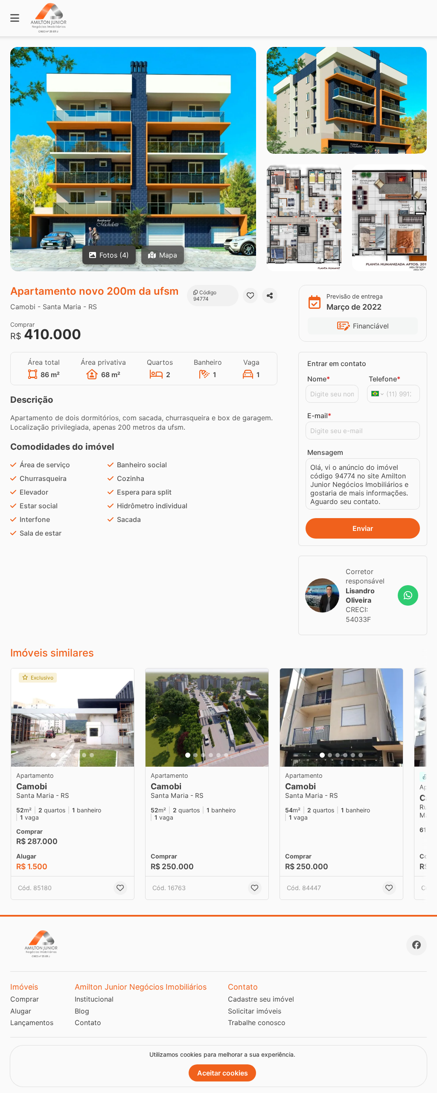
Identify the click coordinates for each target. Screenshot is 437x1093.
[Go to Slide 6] (92, 755)
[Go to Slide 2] (61, 755)
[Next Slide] (125, 717)
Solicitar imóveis (254, 1011)
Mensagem (325, 452)
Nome (318, 379)
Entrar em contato (336, 363)
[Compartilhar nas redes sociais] (269, 295)
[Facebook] (416, 945)
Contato (88, 1022)
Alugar (20, 1011)
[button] (72, 717)
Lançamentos (31, 1022)
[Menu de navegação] (14, 18)
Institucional (94, 999)
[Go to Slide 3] (69, 755)
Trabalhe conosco (257, 1022)
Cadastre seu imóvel (261, 999)
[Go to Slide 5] (84, 755)
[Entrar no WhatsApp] (408, 595)
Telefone (384, 379)
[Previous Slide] (20, 717)
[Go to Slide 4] (76, 755)
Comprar (24, 999)
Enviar (363, 528)
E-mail (319, 415)
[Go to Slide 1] (53, 755)
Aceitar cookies (222, 1073)
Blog (82, 1011)
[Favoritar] (250, 295)
